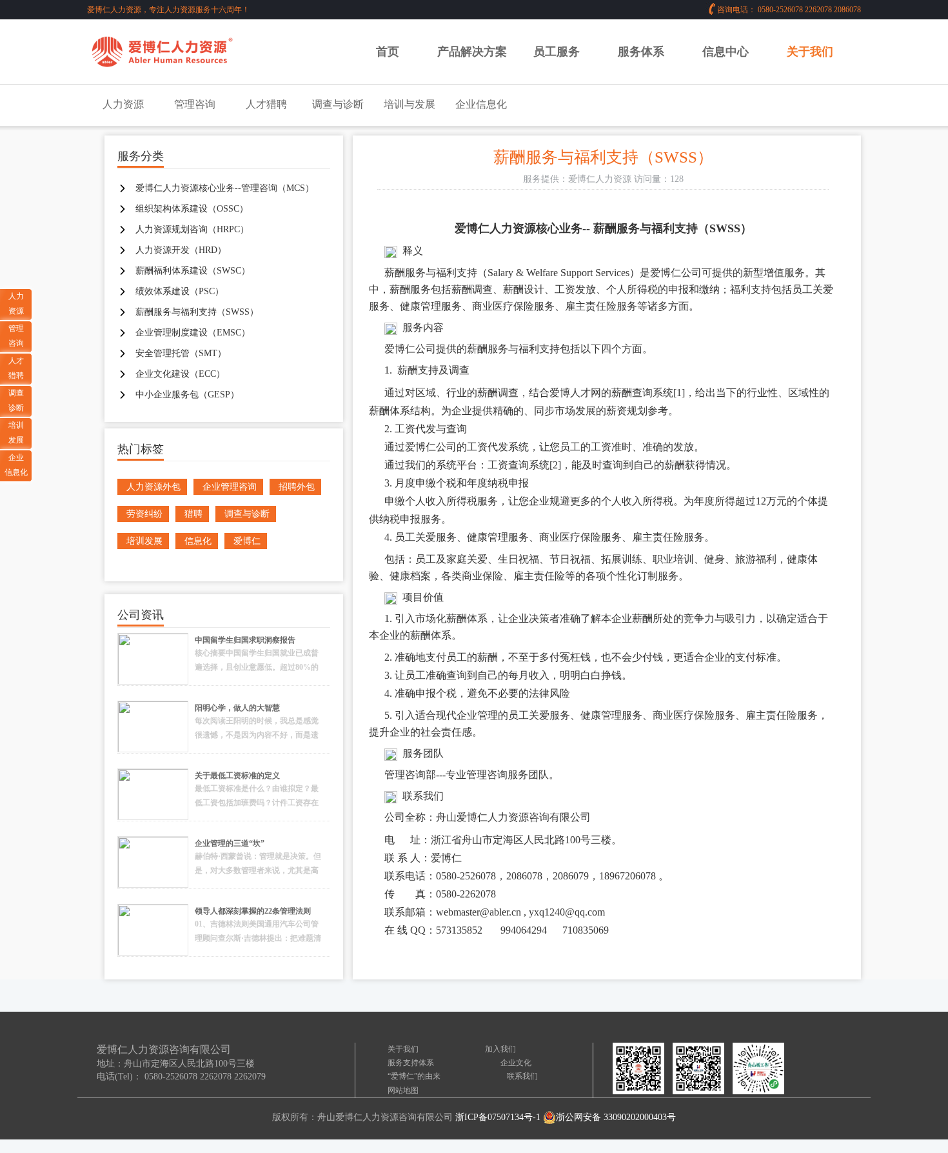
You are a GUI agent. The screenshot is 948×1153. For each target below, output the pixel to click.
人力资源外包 (153, 487)
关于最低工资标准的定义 (237, 775)
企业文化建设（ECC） (180, 374)
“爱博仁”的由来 (414, 1076)
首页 (387, 51)
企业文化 (515, 1062)
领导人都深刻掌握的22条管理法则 (253, 911)
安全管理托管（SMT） (180, 353)
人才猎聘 (266, 104)
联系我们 (522, 1076)
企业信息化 (481, 104)
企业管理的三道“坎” (229, 843)
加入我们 (500, 1049)
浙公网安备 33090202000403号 (616, 1117)
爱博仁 (247, 541)
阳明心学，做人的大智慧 (237, 707)
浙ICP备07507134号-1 (497, 1117)
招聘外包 (297, 487)
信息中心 (725, 51)
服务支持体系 (411, 1062)
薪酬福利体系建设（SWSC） (192, 271)
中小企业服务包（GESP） (187, 394)
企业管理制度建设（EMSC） (192, 332)
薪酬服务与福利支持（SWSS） (197, 312)
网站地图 (403, 1090)
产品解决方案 (472, 51)
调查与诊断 (338, 104)
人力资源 (123, 104)
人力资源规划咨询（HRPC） (192, 229)
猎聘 (193, 514)
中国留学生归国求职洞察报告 (245, 640)
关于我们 (810, 51)
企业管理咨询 (229, 487)
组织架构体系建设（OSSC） (191, 209)
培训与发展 (409, 104)
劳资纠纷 (144, 514)
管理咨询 (194, 104)
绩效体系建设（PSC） (179, 291)
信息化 (198, 541)
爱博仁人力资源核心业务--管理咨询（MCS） (224, 188)
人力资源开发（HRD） (180, 250)
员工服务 (556, 51)
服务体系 (641, 51)
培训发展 (144, 541)
